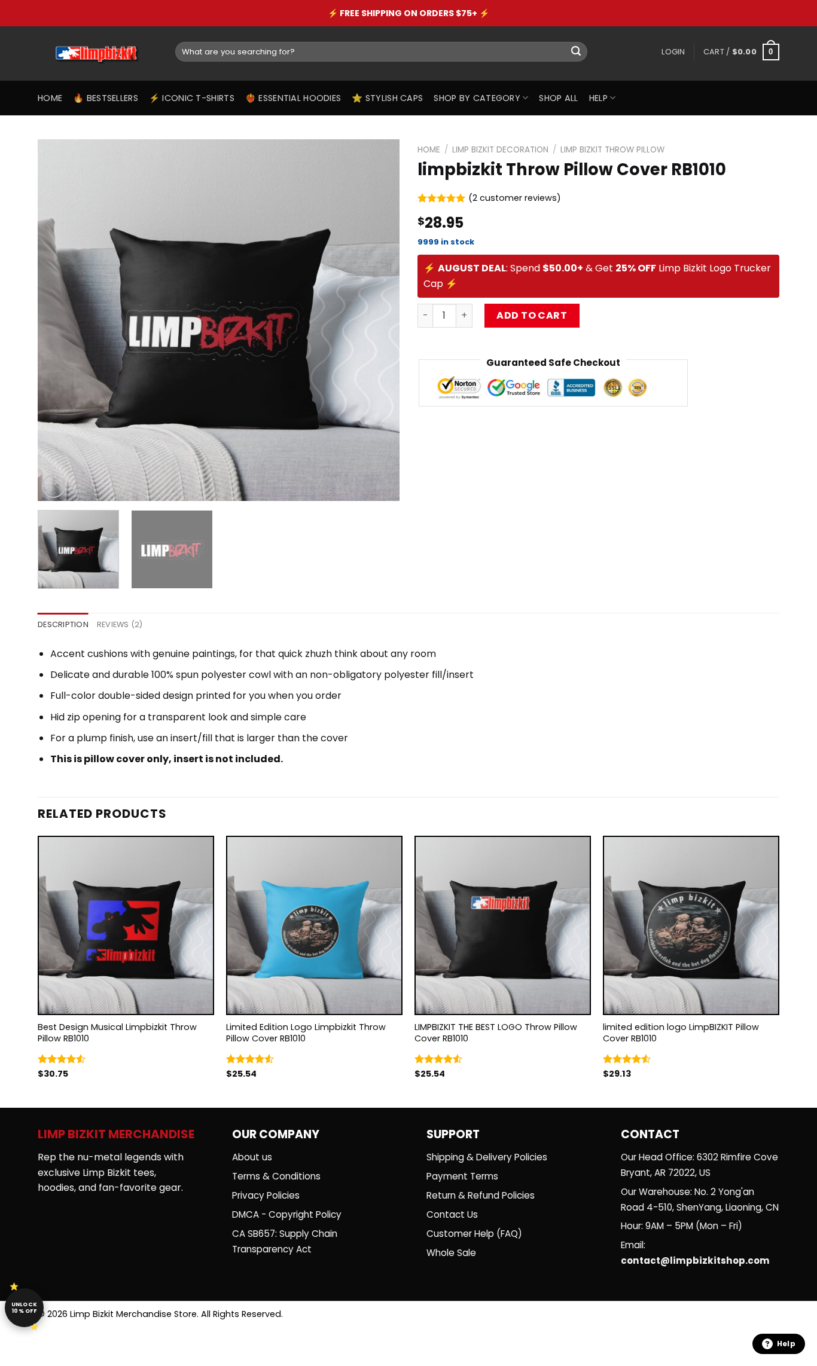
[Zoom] (53, 486)
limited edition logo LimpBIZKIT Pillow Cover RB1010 (681, 1033)
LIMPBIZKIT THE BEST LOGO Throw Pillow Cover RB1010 (495, 1033)
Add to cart (531, 315)
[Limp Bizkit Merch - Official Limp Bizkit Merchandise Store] (97, 53)
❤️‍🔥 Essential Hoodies (293, 98)
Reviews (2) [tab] (120, 624)
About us (252, 1157)
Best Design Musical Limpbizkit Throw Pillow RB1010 (117, 1033)
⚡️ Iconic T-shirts (191, 98)
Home (50, 98)
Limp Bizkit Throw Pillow (612, 149)
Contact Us (452, 1214)
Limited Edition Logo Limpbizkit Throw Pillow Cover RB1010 (306, 1033)
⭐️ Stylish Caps (387, 98)
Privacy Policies (266, 1195)
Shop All (558, 98)
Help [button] (786, 1344)
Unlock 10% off (24, 1308)
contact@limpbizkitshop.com (695, 1260)
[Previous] (60, 320)
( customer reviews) (514, 198)
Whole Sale (451, 1252)
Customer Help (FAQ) (474, 1233)
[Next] (377, 320)
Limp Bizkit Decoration (500, 149)
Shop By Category (477, 98)
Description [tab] (63, 624)
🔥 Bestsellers (105, 98)
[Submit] (576, 52)
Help (598, 98)
